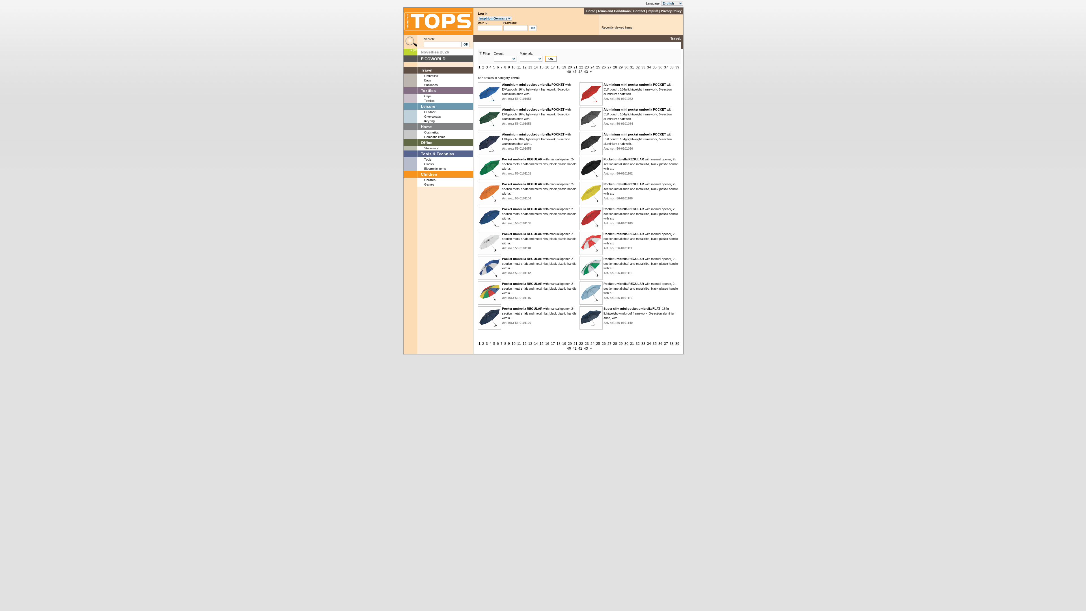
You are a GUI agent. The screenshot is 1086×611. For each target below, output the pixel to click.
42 (580, 72)
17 (553, 67)
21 (576, 67)
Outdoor (430, 112)
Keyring (429, 121)
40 (569, 72)
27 (609, 67)
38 (672, 67)
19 (564, 67)
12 (525, 67)
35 (655, 67)
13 (530, 67)
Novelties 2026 (435, 52)
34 (649, 67)
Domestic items (434, 137)
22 (581, 67)
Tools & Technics (437, 154)
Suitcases (431, 85)
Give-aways (432, 116)
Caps (428, 96)
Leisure (428, 106)
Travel (426, 70)
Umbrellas (431, 76)
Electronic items (435, 168)
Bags (427, 80)
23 (587, 67)
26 (604, 67)
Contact (639, 11)
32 (638, 67)
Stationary (431, 148)
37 (666, 67)
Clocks (429, 164)
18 (559, 67)
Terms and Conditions (614, 11)
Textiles (428, 90)
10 (514, 67)
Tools (428, 159)
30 (626, 67)
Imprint (653, 11)
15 (542, 67)
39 (677, 67)
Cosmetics (431, 132)
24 (592, 67)
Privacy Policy (671, 11)
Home (590, 11)
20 (570, 67)
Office (426, 142)
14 (536, 67)
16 (547, 67)
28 (615, 67)
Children (429, 174)
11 (519, 67)
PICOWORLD (433, 59)
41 (575, 72)
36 (660, 67)
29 (621, 67)
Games (429, 184)
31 (632, 67)
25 (598, 67)
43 (586, 72)
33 (643, 67)
